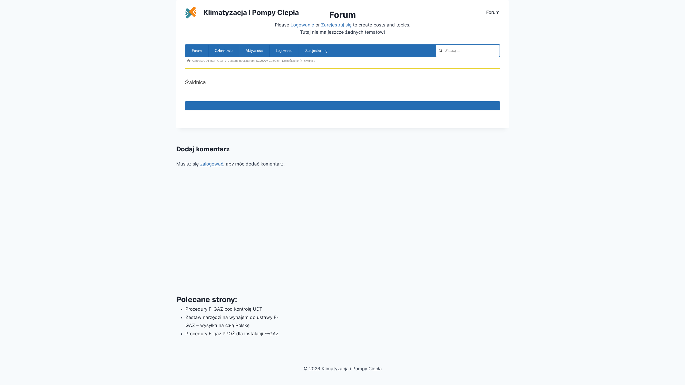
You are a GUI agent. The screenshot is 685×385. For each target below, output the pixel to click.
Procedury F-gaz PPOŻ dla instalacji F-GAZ (232, 333)
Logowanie (284, 51)
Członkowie (224, 51)
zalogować (211, 164)
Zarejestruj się (316, 51)
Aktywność (254, 51)
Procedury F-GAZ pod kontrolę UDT (223, 309)
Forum (493, 12)
